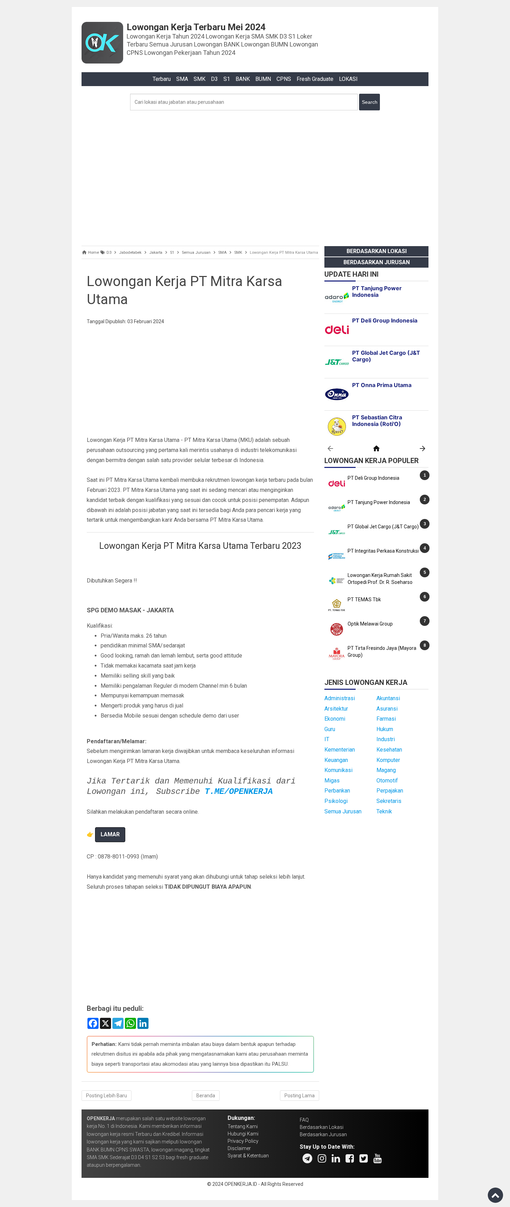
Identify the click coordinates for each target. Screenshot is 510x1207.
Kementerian (339, 749)
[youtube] (377, 1158)
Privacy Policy (243, 1141)
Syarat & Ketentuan (248, 1155)
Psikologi (336, 801)
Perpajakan (389, 790)
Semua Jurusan (343, 811)
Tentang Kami (243, 1126)
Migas (332, 780)
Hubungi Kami (243, 1134)
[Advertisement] (255, 176)
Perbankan (337, 790)
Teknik (384, 811)
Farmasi (386, 718)
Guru (329, 729)
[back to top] (495, 1195)
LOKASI (348, 79)
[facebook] (350, 1158)
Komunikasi (338, 770)
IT (326, 739)
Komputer (388, 760)
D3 (214, 79)
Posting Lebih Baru (106, 1095)
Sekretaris (388, 801)
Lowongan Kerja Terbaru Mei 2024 (196, 27)
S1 (226, 79)
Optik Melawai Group (370, 624)
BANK (243, 79)
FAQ (304, 1120)
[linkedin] (336, 1158)
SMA (182, 79)
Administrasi (339, 698)
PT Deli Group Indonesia (373, 478)
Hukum (384, 729)
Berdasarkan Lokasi (377, 251)
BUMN (263, 79)
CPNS (284, 79)
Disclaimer (239, 1148)
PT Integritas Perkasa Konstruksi (383, 551)
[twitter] (364, 1158)
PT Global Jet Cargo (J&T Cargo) (383, 526)
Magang (386, 770)
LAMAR (110, 834)
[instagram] (322, 1158)
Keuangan (336, 760)
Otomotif (387, 780)
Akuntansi (388, 698)
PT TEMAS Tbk (364, 599)
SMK (199, 79)
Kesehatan (389, 749)
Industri (385, 739)
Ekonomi (334, 718)
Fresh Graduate (315, 79)
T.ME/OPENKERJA (239, 791)
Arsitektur (336, 708)
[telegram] (307, 1158)
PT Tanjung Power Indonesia (379, 502)
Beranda (205, 1095)
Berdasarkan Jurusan (376, 262)
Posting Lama (299, 1095)
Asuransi (387, 708)
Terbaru (162, 79)
